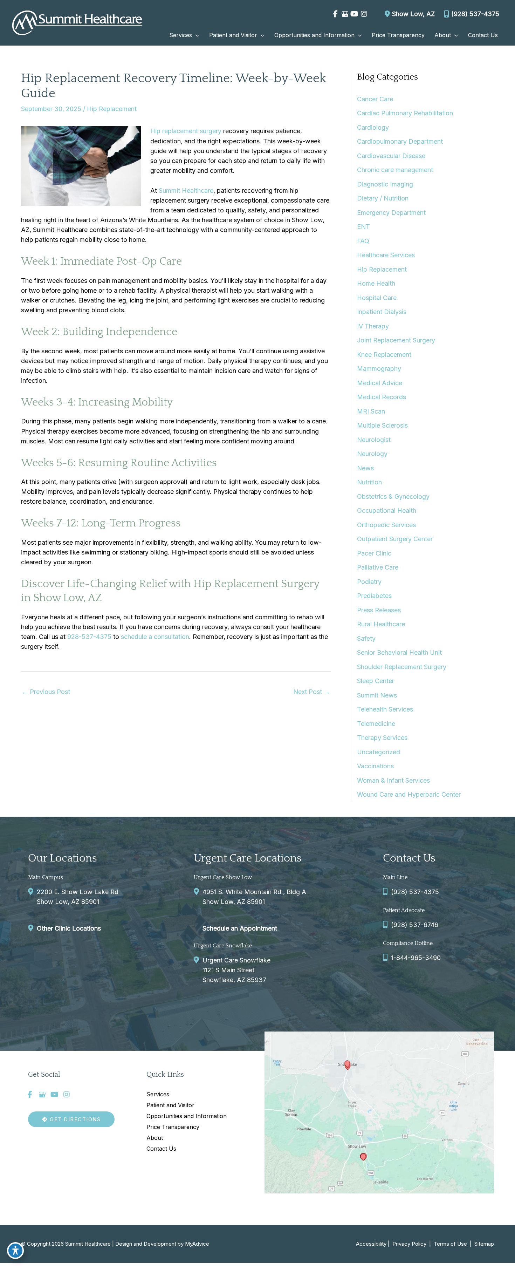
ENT (363, 226)
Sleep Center (375, 681)
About (154, 1137)
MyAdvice (197, 1243)
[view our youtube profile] (354, 14)
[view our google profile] (345, 14)
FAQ (363, 241)
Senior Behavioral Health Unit (399, 652)
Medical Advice (379, 383)
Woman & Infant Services (393, 780)
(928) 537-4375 (475, 14)
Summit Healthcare (186, 190)
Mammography (379, 368)
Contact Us (161, 1148)
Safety (366, 638)
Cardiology (373, 127)
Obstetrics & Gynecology (393, 496)
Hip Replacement (112, 109)
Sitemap (483, 1243)
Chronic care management (395, 169)
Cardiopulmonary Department (400, 141)
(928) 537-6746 (414, 924)
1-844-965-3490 (416, 957)
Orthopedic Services (386, 525)
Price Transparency (172, 1126)
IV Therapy (373, 326)
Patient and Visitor (170, 1105)
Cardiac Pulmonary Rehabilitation (405, 113)
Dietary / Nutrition (382, 198)
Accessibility (371, 1243)
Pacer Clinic (374, 553)
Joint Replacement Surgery (396, 340)
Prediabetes (374, 595)
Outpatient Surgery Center (395, 539)
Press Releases (379, 610)
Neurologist (374, 439)
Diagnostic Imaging (385, 184)
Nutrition (369, 482)
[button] (195, 35)
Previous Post (46, 691)
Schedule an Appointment (239, 928)
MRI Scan (371, 411)
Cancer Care (375, 99)
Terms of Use (450, 1243)
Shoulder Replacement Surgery (401, 667)
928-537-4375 (89, 636)
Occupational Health (386, 510)
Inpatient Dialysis (381, 311)
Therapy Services (382, 737)
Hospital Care (377, 297)
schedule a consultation (155, 636)
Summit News (377, 695)
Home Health (376, 283)
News (365, 468)
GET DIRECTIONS (74, 1119)
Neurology (372, 453)
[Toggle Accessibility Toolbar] (15, 1250)
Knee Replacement (384, 354)
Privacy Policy (409, 1243)
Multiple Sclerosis (382, 425)
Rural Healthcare (381, 624)
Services (157, 1094)
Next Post (311, 691)
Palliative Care (377, 567)
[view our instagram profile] (364, 14)
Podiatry (369, 581)
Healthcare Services (386, 255)
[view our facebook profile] (335, 14)
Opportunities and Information (186, 1115)
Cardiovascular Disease (391, 155)
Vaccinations (375, 766)
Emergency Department (391, 212)
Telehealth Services (385, 709)
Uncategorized (378, 752)
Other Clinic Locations (69, 928)
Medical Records (381, 397)
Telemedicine (376, 723)
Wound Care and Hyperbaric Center (409, 794)
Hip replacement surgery (185, 131)
